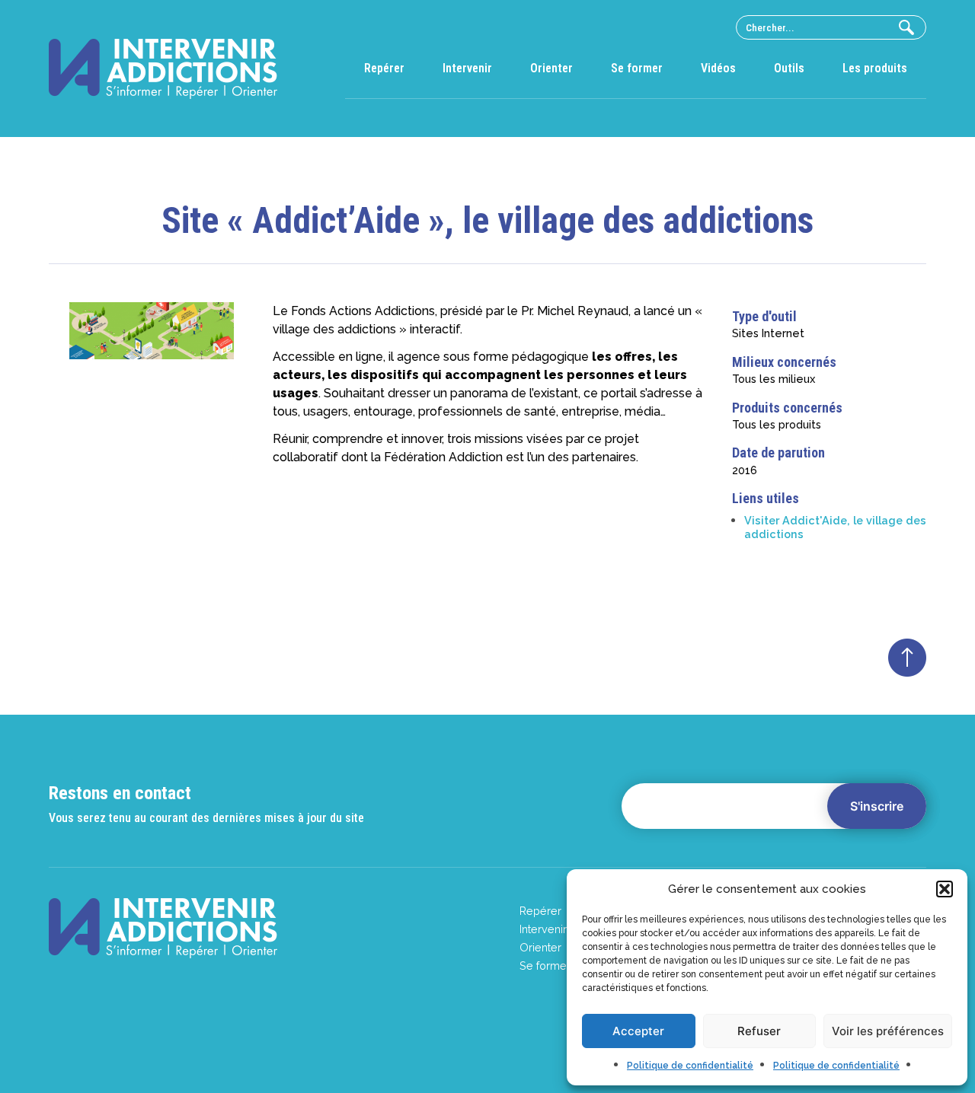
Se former (637, 68)
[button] (944, 889)
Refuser (759, 1031)
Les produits (874, 68)
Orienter (551, 68)
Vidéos (718, 68)
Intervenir (467, 68)
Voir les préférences (888, 1031)
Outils (789, 68)
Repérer (384, 68)
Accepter (638, 1031)
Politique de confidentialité (690, 1065)
